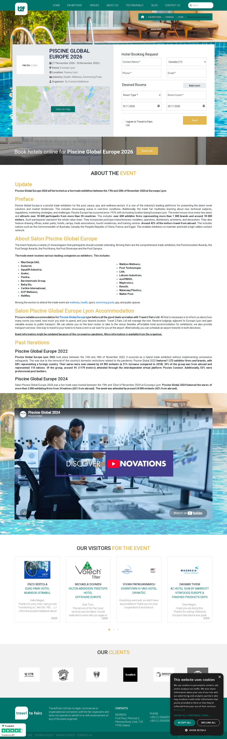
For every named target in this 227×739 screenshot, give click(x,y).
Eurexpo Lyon (67, 67)
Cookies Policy (44, 735)
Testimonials (134, 5)
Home (56, 5)
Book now (147, 150)
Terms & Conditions (141, 125)
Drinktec (88, 592)
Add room (194, 85)
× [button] (219, 677)
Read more (179, 709)
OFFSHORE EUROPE (37, 597)
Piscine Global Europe (72, 317)
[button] (109, 629)
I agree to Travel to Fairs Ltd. (139, 123)
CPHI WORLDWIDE (190, 592)
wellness (75, 302)
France (169, 17)
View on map (63, 109)
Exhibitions (74, 5)
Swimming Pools (92, 77)
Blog (154, 5)
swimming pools (105, 302)
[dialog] (196, 704)
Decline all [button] (208, 722)
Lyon (180, 17)
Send (195, 120)
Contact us (172, 5)
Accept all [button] (184, 722)
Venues (94, 5)
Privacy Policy (65, 735)
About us (112, 5)
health (84, 302)
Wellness (77, 77)
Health (67, 77)
